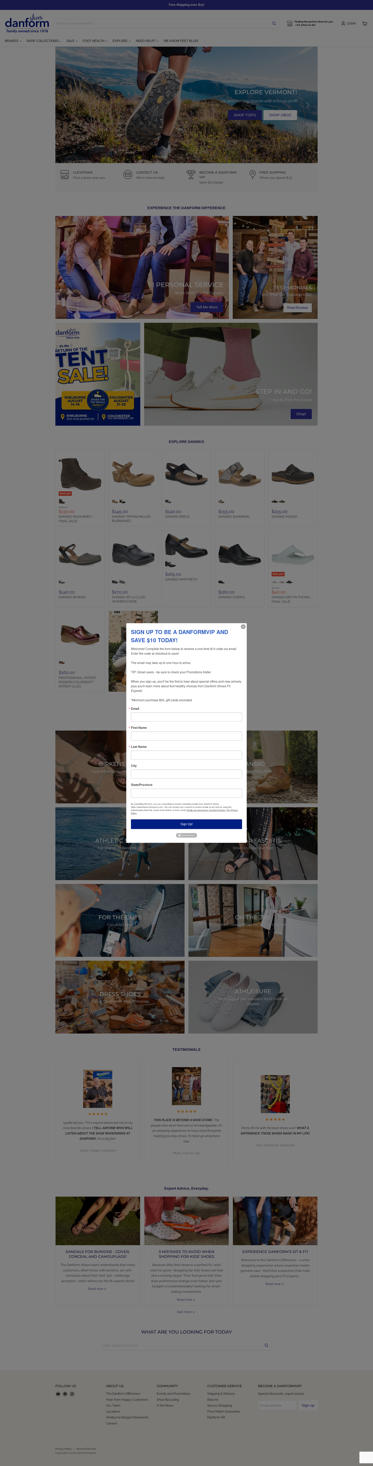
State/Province (142, 784)
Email (135, 708)
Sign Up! (186, 824)
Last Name (139, 746)
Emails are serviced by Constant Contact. (206, 810)
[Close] (243, 626)
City (134, 765)
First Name (139, 727)
